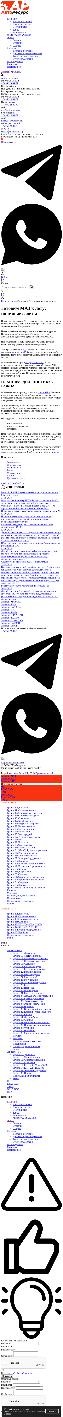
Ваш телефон (8, 1349)
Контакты (12, 64)
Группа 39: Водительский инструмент (26, 863)
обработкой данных (22, 1373)
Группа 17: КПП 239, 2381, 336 (22, 927)
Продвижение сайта (45, 773)
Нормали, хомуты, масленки (21, 895)
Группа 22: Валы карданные (21, 826)
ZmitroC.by (24, 773)
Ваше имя (6, 1343)
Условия (17, 1123)
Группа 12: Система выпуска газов (24, 813)
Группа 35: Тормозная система (22, 855)
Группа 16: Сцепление (18, 818)
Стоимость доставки (23, 1142)
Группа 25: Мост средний (20, 834)
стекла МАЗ (44, 392)
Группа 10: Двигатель (18, 807)
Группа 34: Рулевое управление (23, 853)
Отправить (7, 1376)
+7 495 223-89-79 (9, 99)
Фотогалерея (19, 1115)
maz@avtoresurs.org (10, 110)
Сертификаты (20, 1110)
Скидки (17, 1128)
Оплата (10, 1120)
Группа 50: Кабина (16, 869)
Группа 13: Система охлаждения (23, 815)
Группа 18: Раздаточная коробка (23, 823)
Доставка (11, 1131)
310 (7, 128)
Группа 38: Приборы (17, 861)
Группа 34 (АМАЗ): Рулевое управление (27, 850)
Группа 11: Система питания (21, 810)
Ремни (10, 937)
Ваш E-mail (6, 1346)
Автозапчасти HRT (22, 1104)
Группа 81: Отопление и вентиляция (25, 877)
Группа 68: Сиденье (17, 874)
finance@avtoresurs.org (12, 120)
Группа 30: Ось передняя (19, 845)
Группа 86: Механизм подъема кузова (26, 887)
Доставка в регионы (23, 1134)
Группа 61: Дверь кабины (20, 871)
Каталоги (11, 890)
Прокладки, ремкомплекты (20, 901)
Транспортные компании (25, 1139)
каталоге (55, 452)
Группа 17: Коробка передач (21, 821)
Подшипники (14, 898)
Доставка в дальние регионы (27, 1136)
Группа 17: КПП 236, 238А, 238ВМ (24, 924)
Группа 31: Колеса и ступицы (21, 847)
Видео (16, 1112)
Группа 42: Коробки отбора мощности (26, 866)
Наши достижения (22, 1107)
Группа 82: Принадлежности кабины (25, 879)
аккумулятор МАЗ (34, 362)
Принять (52, 1411)
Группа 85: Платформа (18, 885)
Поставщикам (14, 66)
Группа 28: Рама (15, 839)
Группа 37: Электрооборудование (24, 858)
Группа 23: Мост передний (20, 829)
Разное (10, 903)
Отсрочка (17, 1126)
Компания (12, 1102)
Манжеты (12, 893)
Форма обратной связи (12, 762)
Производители (15, 61)
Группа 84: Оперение (17, 882)
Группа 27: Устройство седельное (23, 837)
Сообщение (7, 1356)
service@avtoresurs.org (12, 131)
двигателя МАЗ (20, 352)
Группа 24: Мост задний (19, 831)
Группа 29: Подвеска (17, 842)
